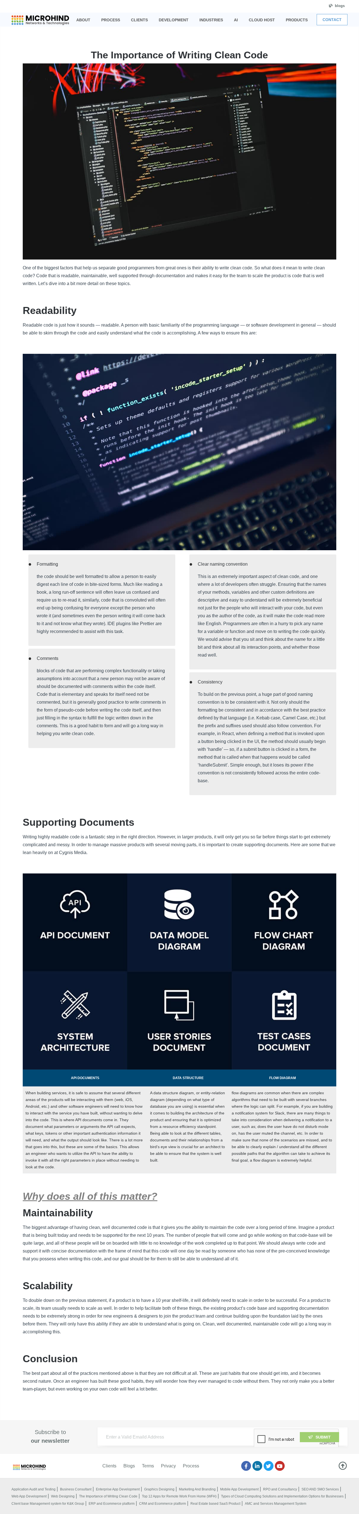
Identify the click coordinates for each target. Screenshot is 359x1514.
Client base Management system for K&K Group (47, 1504)
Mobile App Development (239, 1489)
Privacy (168, 1465)
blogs (340, 6)
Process (191, 1465)
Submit (323, 1437)
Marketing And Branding (197, 1489)
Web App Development (29, 1496)
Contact (332, 19)
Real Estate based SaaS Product (215, 1504)
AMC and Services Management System (275, 1504)
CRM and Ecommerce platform (162, 1504)
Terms (148, 1465)
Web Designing (63, 1496)
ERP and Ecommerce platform (112, 1504)
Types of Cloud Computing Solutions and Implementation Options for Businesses (282, 1496)
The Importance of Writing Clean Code (108, 1496)
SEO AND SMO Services (320, 1489)
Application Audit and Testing (33, 1489)
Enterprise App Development (118, 1489)
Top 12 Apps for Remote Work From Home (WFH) (179, 1496)
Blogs (129, 1465)
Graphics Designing (159, 1489)
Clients (109, 1465)
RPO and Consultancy (280, 1489)
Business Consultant (75, 1489)
